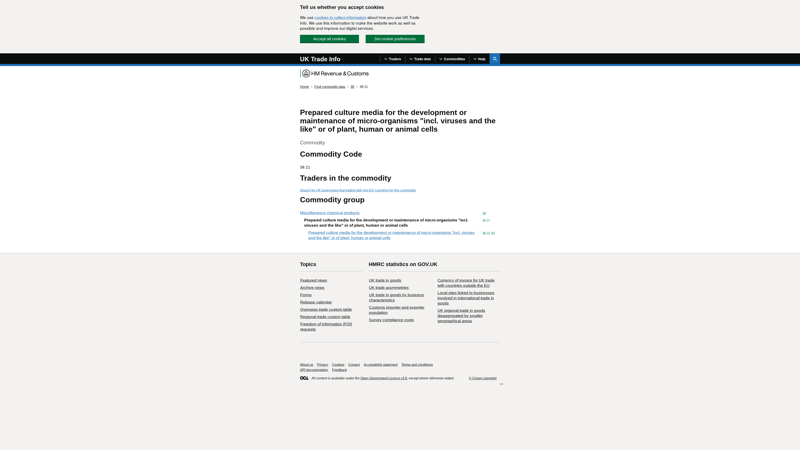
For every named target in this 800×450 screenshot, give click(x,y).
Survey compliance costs (391, 320)
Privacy (322, 364)
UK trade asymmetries (389, 287)
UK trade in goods (385, 280)
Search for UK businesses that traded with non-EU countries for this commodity (358, 190)
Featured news (313, 280)
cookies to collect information (340, 17)
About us (306, 364)
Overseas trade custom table (326, 309)
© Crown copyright (482, 378)
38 (352, 87)
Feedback (339, 370)
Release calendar (316, 302)
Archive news (312, 287)
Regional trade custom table (325, 317)
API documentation (314, 370)
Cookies (338, 364)
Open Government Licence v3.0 (383, 378)
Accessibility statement (381, 364)
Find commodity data (329, 87)
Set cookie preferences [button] (395, 39)
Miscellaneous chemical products (330, 213)
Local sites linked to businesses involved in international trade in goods (466, 298)
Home (304, 87)
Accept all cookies (329, 39)
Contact (354, 364)
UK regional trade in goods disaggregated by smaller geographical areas (461, 315)
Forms (306, 295)
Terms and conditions (417, 364)
